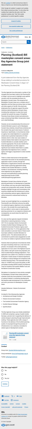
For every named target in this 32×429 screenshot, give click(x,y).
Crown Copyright (5, 407)
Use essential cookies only (16, 26)
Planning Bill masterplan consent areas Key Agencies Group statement (19, 335)
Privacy (26, 407)
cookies (8, 3)
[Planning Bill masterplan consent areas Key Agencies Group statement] (5, 336)
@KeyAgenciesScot (11, 357)
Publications (9, 47)
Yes (6, 370)
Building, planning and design (12, 72)
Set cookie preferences (16, 30)
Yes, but (7, 378)
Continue (5, 384)
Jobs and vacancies (17, 407)
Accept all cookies (16, 21)
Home (2, 47)
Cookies (24, 403)
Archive (12, 403)
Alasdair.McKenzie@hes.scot (17, 350)
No (5, 374)
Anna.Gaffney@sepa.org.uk (20, 353)
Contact (18, 403)
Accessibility (4, 403)
